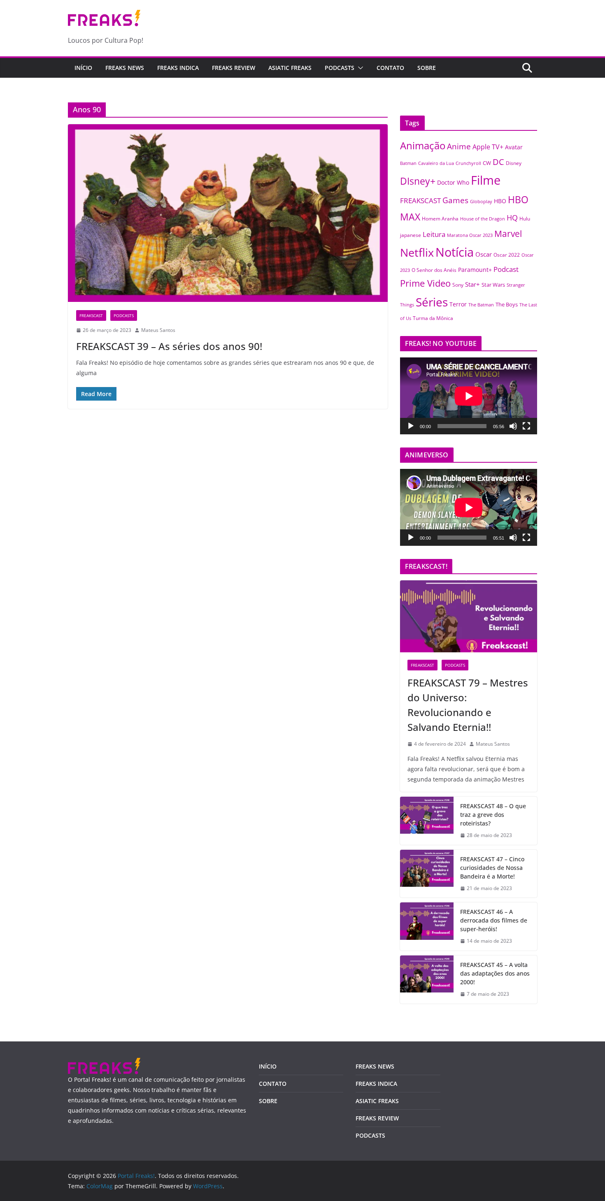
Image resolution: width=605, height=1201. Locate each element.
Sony (457, 284)
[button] (358, 68)
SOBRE (426, 68)
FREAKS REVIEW (233, 68)
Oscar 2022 (506, 255)
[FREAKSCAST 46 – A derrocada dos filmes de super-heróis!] (427, 926)
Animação (422, 145)
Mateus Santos (158, 330)
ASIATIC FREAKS (290, 68)
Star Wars (493, 284)
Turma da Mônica (433, 318)
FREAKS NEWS (124, 68)
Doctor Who (453, 182)
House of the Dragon (482, 219)
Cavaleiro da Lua (436, 163)
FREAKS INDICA (178, 68)
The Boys (507, 304)
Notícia (454, 252)
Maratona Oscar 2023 (470, 235)
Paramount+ (475, 270)
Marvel (508, 233)
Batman (408, 163)
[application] (468, 395)
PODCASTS (339, 68)
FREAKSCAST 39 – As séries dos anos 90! (169, 346)
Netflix (417, 252)
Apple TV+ (487, 146)
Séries (432, 302)
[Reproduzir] (411, 426)
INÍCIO (268, 1066)
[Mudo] (513, 426)
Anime (459, 146)
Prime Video (425, 283)
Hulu (524, 219)
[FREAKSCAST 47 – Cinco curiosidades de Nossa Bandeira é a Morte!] (427, 874)
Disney (513, 163)
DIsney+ (417, 181)
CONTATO (390, 68)
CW (487, 163)
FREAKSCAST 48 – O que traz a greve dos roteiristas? (493, 814)
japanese (410, 235)
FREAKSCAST (91, 315)
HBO (500, 201)
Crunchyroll (468, 163)
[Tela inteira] (526, 426)
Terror (458, 304)
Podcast (506, 269)
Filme (485, 180)
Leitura (434, 234)
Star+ (472, 284)
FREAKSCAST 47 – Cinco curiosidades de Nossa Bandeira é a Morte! (492, 867)
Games (455, 200)
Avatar (514, 147)
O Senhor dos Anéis (434, 270)
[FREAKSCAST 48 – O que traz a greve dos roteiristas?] (427, 821)
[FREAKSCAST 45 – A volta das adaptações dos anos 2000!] (427, 979)
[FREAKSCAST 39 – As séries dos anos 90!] (228, 213)
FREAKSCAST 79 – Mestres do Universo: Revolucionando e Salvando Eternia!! (467, 705)
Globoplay (481, 201)
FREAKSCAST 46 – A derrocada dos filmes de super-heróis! (493, 920)
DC (498, 161)
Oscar (483, 254)
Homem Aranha (440, 219)
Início (83, 68)
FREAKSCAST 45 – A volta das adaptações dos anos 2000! (495, 973)
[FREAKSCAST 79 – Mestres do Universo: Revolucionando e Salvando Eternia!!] (468, 616)
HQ (512, 218)
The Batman (481, 305)
